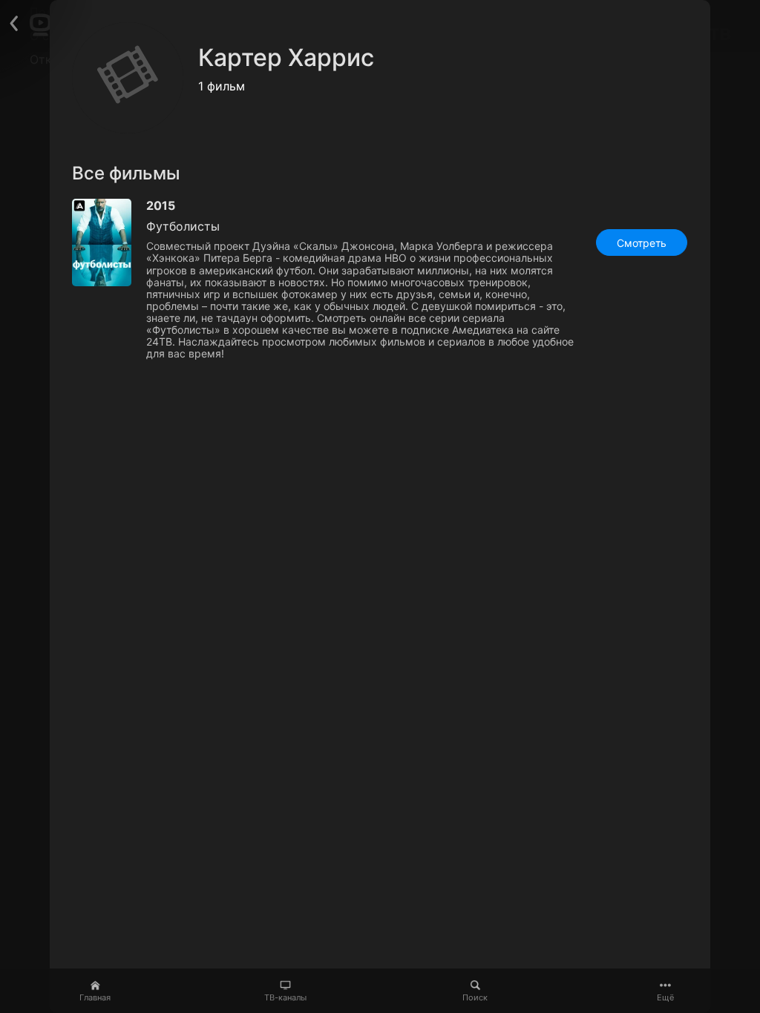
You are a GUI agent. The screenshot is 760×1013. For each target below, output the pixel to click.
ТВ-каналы (285, 997)
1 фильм (221, 86)
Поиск (475, 997)
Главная (95, 997)
